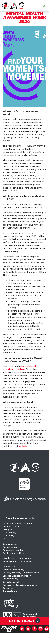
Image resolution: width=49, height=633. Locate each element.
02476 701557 (24, 558)
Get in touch (21, 621)
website (23, 446)
